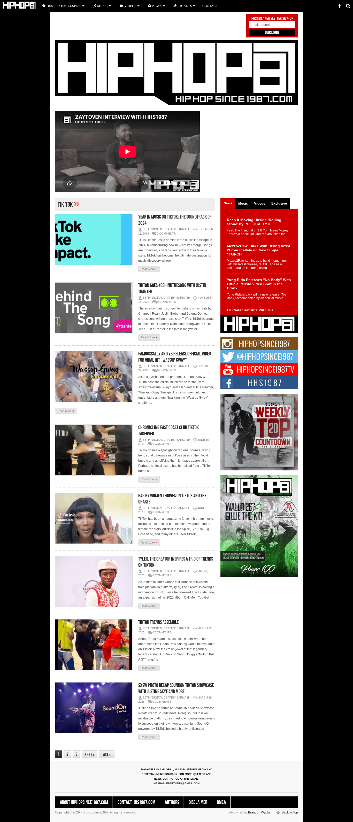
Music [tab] (243, 203)
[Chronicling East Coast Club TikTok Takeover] (95, 450)
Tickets (185, 6)
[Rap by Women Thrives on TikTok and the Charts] (95, 518)
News (157, 6)
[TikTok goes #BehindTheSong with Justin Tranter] (95, 308)
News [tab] (228, 203)
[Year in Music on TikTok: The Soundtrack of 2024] (95, 239)
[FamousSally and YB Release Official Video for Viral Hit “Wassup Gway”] (95, 376)
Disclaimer (198, 802)
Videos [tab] (259, 203)
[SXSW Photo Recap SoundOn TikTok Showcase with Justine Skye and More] (95, 707)
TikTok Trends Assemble (158, 622)
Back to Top (290, 812)
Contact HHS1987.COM (136, 802)
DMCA (221, 802)
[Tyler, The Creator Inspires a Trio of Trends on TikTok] (95, 581)
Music (102, 6)
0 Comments (166, 233)
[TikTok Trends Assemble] (95, 644)
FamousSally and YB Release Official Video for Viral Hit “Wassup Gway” (174, 357)
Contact (210, 6)
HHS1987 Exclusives (64, 6)
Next (89, 754)
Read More (149, 269)
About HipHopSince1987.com (84, 802)
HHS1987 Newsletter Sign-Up (272, 18)
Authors (172, 802)
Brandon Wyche (259, 812)
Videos (130, 6)
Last (107, 754)
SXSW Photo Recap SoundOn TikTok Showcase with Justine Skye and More (176, 688)
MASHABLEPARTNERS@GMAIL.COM (176, 783)
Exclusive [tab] (279, 203)
